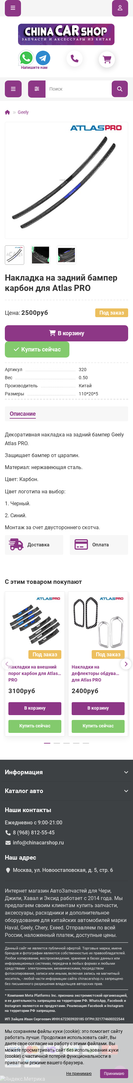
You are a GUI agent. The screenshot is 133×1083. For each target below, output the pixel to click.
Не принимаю (79, 1073)
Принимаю (114, 1073)
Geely (23, 112)
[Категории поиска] (37, 89)
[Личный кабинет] (120, 8)
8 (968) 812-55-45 (34, 833)
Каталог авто (24, 791)
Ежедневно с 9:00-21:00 (33, 823)
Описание (23, 414)
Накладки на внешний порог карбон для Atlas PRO (33, 673)
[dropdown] (13, 8)
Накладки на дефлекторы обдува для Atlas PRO (94, 673)
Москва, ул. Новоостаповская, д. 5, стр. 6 (63, 870)
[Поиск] (120, 89)
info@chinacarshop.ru (38, 843)
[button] (7, 664)
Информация (24, 772)
